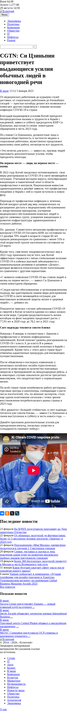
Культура (12, 677)
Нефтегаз (12, 37)
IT (8, 33)
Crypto (11, 658)
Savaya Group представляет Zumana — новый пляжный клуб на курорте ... (27, 605)
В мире (4, 90)
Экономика (14, 21)
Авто (10, 664)
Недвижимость (16, 683)
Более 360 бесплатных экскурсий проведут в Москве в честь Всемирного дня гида (33, 563)
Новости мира (15, 690)
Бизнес (11, 667)
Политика (13, 24)
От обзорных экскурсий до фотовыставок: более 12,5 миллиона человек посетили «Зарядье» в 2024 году (33, 538)
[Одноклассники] (7, 513)
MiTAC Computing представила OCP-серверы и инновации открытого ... (29, 634)
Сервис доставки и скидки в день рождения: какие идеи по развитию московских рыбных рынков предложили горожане (29, 554)
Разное (11, 40)
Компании (13, 27)
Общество (13, 30)
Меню (4, 14)
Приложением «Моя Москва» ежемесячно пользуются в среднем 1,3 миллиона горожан (33, 547)
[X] (12, 513)
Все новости (7, 586)
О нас (3, 709)
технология (14, 700)
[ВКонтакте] (2, 513)
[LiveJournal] (17, 513)
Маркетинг (14, 680)
